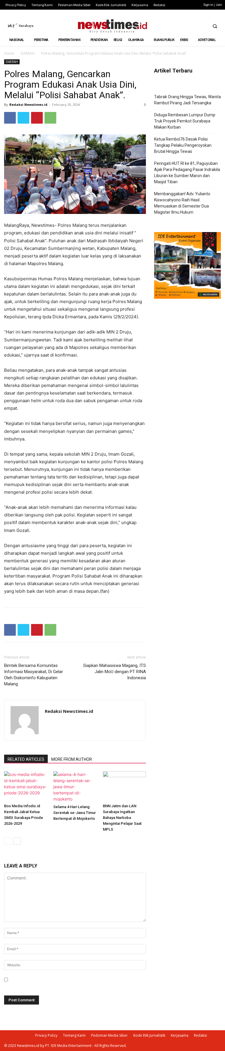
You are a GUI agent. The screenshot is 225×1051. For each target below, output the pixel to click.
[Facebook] (180, 26)
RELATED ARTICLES (26, 759)
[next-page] (17, 841)
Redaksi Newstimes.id (28, 104)
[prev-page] (7, 841)
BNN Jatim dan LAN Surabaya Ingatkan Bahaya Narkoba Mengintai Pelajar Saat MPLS (122, 818)
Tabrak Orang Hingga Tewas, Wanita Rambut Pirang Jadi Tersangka (187, 99)
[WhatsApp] (50, 118)
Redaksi (200, 1035)
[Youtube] (202, 26)
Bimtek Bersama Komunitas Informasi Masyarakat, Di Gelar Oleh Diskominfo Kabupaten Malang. (33, 675)
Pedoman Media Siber (109, 1035)
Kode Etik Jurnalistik (149, 1035)
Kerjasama (179, 1035)
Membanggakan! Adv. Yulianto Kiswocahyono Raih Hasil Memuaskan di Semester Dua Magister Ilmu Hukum (182, 203)
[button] (214, 26)
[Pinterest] (37, 118)
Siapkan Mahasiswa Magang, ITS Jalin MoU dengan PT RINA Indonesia (114, 671)
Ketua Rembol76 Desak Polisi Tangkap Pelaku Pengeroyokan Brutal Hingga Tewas (183, 145)
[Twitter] (191, 26)
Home (9, 53)
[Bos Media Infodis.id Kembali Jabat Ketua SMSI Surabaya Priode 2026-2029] (25, 786)
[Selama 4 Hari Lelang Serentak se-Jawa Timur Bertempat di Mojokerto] (74, 786)
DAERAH (28, 53)
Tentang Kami (74, 1035)
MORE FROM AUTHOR (71, 759)
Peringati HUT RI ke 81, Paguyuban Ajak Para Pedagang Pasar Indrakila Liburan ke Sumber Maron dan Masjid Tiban (187, 172)
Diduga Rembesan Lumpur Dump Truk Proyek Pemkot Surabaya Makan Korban (184, 121)
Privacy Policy (46, 1035)
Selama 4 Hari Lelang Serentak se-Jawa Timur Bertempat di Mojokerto (74, 813)
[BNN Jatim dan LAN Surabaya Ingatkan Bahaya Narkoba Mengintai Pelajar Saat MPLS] (124, 786)
